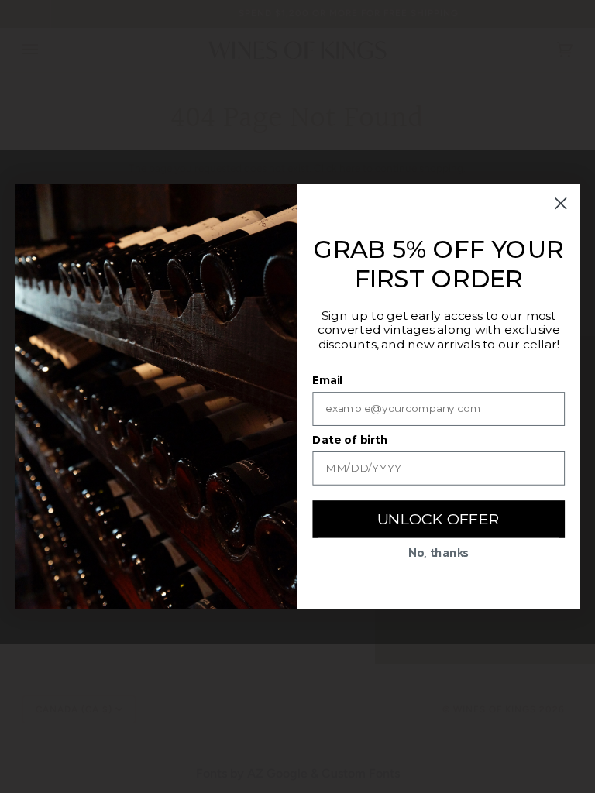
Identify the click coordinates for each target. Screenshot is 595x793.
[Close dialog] (561, 203)
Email (327, 379)
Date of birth (349, 439)
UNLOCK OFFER (438, 518)
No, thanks (438, 552)
